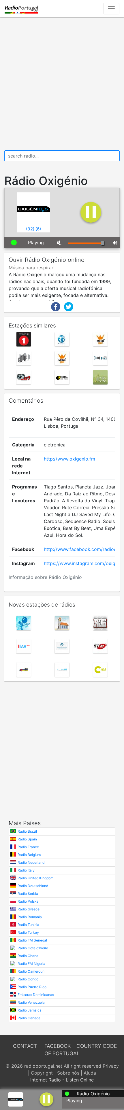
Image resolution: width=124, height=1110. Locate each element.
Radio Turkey (28, 932)
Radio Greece (29, 909)
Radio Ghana (28, 956)
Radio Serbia (28, 893)
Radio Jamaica (30, 1010)
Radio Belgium (29, 855)
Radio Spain (27, 839)
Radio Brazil (27, 831)
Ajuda (90, 1073)
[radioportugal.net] (21, 8)
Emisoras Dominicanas (36, 994)
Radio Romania (30, 917)
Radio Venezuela (31, 1002)
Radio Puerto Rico (32, 987)
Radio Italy (26, 870)
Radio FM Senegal (32, 940)
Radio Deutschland (33, 886)
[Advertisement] (62, 84)
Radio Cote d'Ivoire (33, 948)
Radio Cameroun (31, 971)
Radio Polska (28, 901)
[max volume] (114, 242)
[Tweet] (68, 306)
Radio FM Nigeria (31, 963)
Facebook (57, 1046)
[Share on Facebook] (55, 306)
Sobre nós (68, 1073)
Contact (25, 1046)
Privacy (111, 1066)
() (30, 229)
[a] (46, 1099)
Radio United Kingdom (35, 878)
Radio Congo (28, 979)
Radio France (28, 847)
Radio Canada (29, 1018)
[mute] (58, 242)
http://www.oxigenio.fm (69, 459)
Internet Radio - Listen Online (62, 1080)
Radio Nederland (31, 862)
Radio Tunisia (28, 925)
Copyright (42, 1073)
